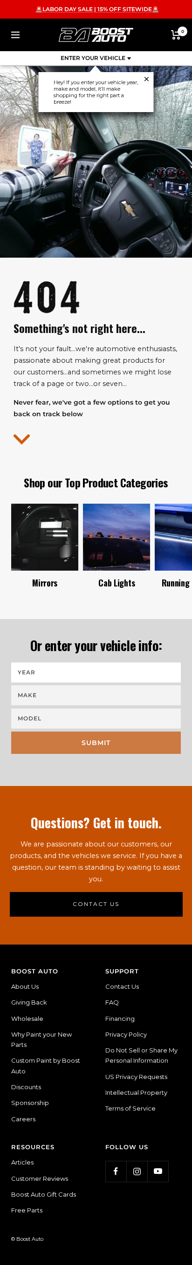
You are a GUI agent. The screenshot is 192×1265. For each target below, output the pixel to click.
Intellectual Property (136, 1092)
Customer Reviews (39, 1178)
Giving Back (29, 1002)
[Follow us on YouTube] (157, 1171)
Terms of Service (130, 1108)
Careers (23, 1119)
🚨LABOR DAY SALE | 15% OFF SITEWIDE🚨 (97, 9)
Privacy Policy (126, 1034)
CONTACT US (96, 903)
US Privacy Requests (136, 1076)
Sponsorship (30, 1102)
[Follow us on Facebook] (115, 1171)
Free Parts (26, 1210)
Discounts (26, 1087)
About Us (25, 986)
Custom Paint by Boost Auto (45, 1065)
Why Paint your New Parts (41, 1039)
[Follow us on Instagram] (136, 1171)
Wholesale (27, 1018)
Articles (22, 1162)
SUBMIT (96, 743)
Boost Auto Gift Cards (43, 1194)
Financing (120, 1018)
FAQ (112, 1002)
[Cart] (176, 35)
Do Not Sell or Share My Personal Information (141, 1055)
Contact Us (122, 986)
